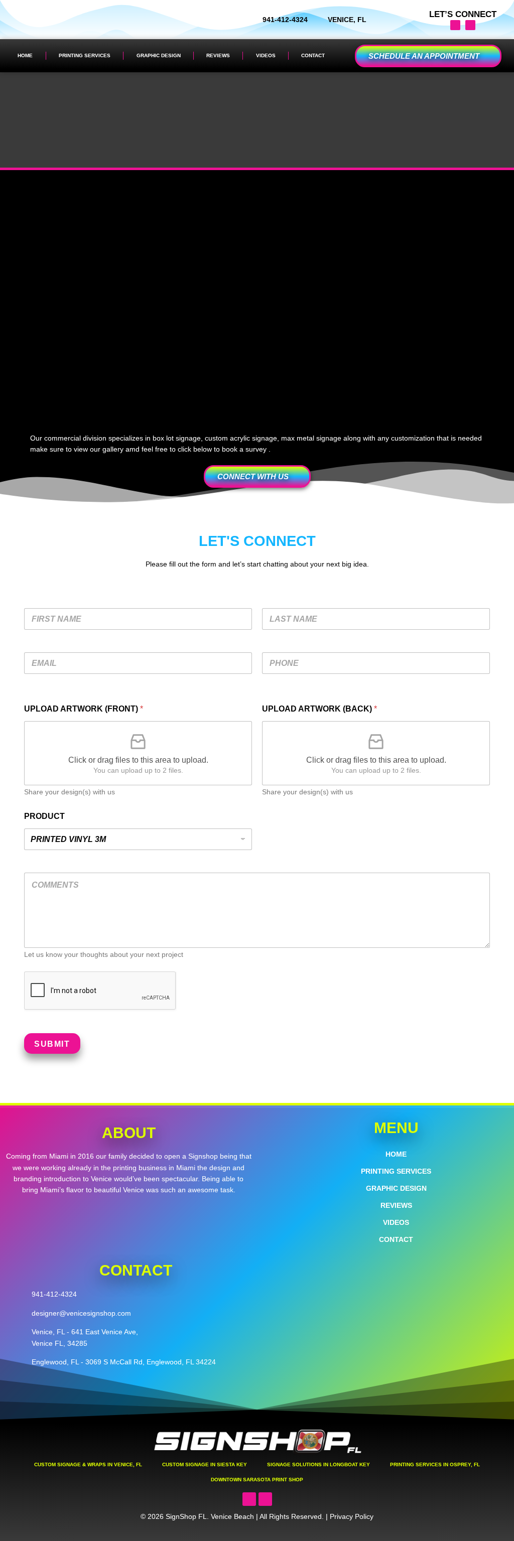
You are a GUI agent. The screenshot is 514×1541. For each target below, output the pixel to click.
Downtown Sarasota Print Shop (257, 1479)
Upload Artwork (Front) (83, 709)
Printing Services (84, 55)
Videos (266, 55)
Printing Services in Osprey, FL (435, 1464)
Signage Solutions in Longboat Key (318, 1464)
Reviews (218, 55)
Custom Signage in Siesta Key (204, 1464)
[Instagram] (455, 25)
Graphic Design (159, 55)
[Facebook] (470, 25)
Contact (313, 55)
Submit (52, 1044)
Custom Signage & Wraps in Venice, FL (88, 1464)
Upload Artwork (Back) (319, 709)
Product (44, 816)
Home (25, 55)
